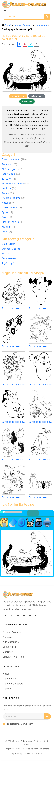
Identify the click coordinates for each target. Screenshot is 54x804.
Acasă (7, 25)
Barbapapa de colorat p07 (40, 497)
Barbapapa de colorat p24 (13, 346)
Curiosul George (11, 248)
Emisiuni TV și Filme (13, 183)
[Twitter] (30, 615)
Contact (7, 688)
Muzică (6, 226)
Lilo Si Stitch (8, 244)
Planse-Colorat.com (22, 741)
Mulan (5, 253)
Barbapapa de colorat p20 (13, 308)
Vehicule (6, 188)
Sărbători (7, 178)
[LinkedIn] (36, 615)
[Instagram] (17, 615)
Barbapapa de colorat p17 (40, 346)
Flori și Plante (9, 207)
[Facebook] (5, 615)
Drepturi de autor (13, 749)
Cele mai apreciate (13, 683)
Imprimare (38, 96)
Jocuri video (8, 173)
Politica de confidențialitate (36, 749)
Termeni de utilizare (21, 754)
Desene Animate (23, 25)
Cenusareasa (9, 258)
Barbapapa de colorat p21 (40, 421)
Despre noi (37, 754)
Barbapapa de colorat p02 (40, 308)
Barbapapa (40, 25)
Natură (6, 202)
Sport (5, 212)
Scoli (4, 217)
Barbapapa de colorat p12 (40, 459)
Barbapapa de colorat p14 (13, 384)
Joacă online (19, 96)
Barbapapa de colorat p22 (13, 497)
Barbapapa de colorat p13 (13, 421)
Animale (6, 164)
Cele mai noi (9, 678)
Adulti (5, 231)
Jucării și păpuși (10, 222)
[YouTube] (23, 615)
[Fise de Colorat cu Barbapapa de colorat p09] (27, 70)
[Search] (47, 17)
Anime (5, 193)
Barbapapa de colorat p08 (13, 459)
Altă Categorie (10, 169)
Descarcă (28, 101)
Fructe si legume (11, 198)
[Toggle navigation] (5, 11)
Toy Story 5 (8, 263)
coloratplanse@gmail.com (20, 724)
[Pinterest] (11, 615)
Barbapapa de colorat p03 (40, 384)
